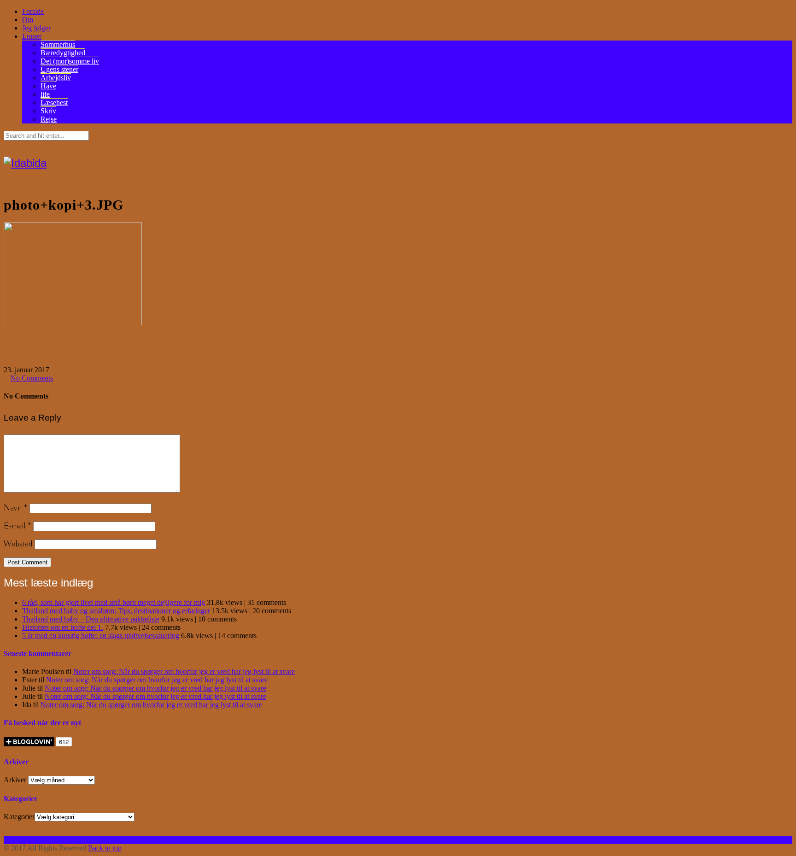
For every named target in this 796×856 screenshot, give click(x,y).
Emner (31, 36)
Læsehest (54, 102)
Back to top (105, 848)
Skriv (48, 111)
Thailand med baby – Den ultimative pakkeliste (90, 619)
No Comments (32, 378)
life (45, 94)
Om (27, 19)
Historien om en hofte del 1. (62, 627)
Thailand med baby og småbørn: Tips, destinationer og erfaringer (116, 611)
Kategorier (19, 817)
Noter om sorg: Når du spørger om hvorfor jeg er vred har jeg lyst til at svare (184, 671)
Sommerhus (58, 44)
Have (48, 86)
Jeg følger (36, 28)
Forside (33, 11)
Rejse (49, 119)
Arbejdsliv (56, 78)
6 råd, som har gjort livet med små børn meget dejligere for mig (113, 602)
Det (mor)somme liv (70, 61)
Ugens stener (59, 69)
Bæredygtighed (63, 53)
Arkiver (15, 780)
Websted (18, 544)
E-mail (17, 526)
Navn (15, 508)
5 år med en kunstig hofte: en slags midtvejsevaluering (100, 635)
